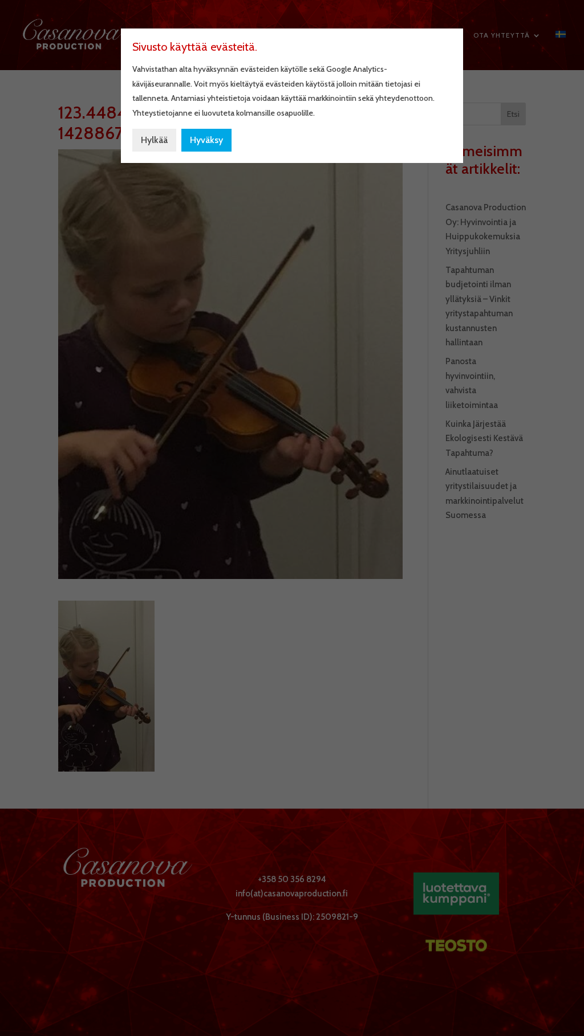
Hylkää (154, 139)
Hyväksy (206, 139)
